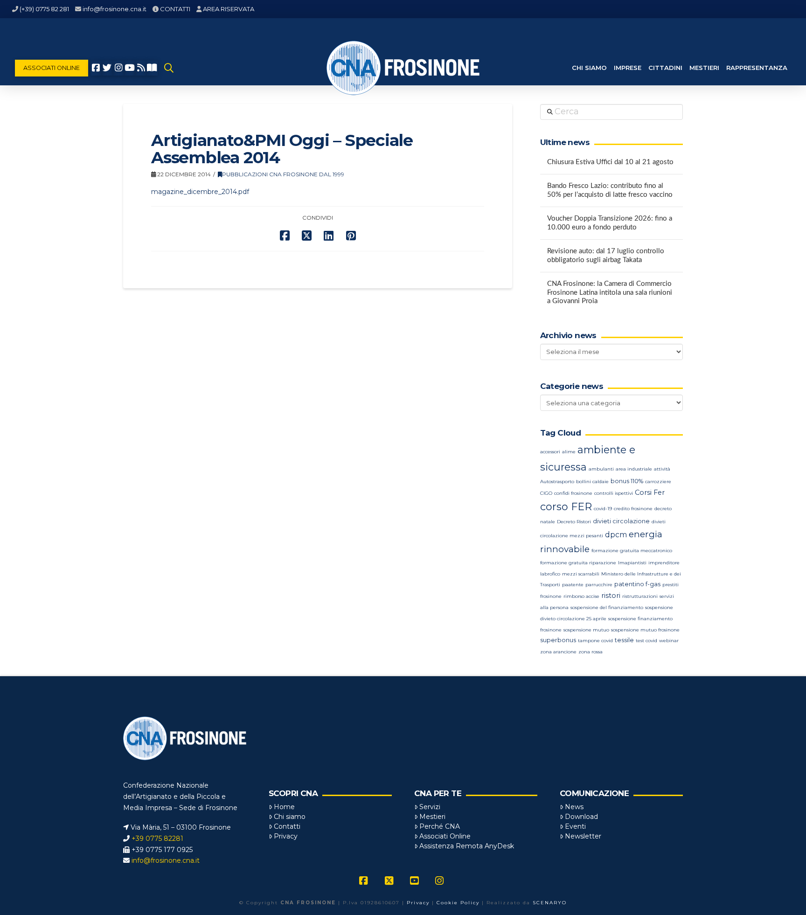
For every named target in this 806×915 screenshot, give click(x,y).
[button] (169, 68)
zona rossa (590, 652)
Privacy (286, 836)
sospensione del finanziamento (606, 607)
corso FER (566, 506)
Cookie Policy (458, 903)
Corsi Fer (650, 492)
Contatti (287, 826)
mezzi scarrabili (580, 574)
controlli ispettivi (613, 493)
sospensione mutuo (586, 630)
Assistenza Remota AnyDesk (466, 846)
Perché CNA (439, 826)
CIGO (546, 493)
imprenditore (664, 563)
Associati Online (445, 836)
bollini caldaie (592, 481)
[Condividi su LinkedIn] (328, 235)
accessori (550, 452)
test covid (646, 641)
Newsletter (583, 836)
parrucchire (598, 585)
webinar (669, 641)
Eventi (575, 826)
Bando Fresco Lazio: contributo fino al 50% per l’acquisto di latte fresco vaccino (610, 190)
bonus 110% (627, 481)
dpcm (616, 534)
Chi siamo (290, 816)
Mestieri (432, 816)
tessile (624, 640)
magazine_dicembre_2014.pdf (200, 191)
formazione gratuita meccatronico (631, 551)
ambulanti (601, 469)
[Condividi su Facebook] (284, 235)
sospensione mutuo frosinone (645, 630)
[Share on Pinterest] (350, 235)
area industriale (634, 469)
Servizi (429, 807)
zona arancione (558, 652)
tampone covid (595, 641)
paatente (573, 585)
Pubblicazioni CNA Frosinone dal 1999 (283, 174)
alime (569, 452)
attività (662, 469)
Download (581, 816)
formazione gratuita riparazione (578, 563)
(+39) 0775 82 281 (44, 9)
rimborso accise (581, 596)
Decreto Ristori (574, 522)
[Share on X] (306, 235)
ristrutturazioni (640, 596)
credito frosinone (633, 509)
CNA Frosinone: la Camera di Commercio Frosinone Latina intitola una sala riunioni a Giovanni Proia (609, 292)
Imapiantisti (632, 563)
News (574, 807)
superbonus (558, 640)
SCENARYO (550, 903)
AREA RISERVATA (228, 9)
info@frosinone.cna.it (114, 9)
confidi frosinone (573, 493)
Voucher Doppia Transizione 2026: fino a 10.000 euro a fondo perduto (609, 223)
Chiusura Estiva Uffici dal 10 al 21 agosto (610, 162)
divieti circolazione (621, 521)
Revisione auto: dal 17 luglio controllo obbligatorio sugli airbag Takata (605, 255)
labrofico (550, 574)
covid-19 (603, 509)
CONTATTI (175, 9)
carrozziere (658, 481)
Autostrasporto (557, 481)
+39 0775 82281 (157, 838)
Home (284, 807)
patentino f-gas (637, 584)
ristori (610, 595)
